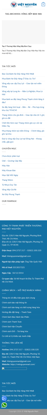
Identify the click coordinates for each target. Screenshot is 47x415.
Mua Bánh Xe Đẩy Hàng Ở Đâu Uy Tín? (19, 79)
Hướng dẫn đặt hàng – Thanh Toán (16, 312)
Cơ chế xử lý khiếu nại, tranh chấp (16, 336)
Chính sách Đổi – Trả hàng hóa (15, 331)
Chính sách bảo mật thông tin (14, 303)
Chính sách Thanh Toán (12, 322)
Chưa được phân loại (11, 156)
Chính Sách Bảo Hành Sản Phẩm (15, 317)
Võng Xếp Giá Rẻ (9, 190)
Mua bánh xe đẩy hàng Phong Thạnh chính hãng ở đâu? (23, 100)
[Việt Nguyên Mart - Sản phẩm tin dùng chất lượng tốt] (23, 4)
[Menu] (3, 4)
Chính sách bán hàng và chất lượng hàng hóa (21, 307)
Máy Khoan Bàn (9, 171)
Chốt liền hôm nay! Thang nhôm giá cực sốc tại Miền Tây (22, 124)
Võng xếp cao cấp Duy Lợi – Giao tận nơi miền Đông (21, 85)
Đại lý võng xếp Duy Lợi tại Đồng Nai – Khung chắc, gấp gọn (22, 140)
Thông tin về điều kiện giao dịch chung (18, 298)
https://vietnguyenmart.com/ (22, 364)
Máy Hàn (6, 166)
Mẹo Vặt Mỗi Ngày (10, 175)
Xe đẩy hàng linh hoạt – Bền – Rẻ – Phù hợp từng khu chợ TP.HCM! (23, 108)
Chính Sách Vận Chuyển (12, 327)
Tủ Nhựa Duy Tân (9, 185)
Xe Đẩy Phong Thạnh (11, 194)
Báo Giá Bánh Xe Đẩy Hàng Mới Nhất (18, 74)
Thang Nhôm (7, 180)
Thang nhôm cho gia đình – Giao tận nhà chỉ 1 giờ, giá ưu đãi (23, 116)
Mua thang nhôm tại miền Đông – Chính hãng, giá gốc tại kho (23, 132)
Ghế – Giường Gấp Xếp (12, 161)
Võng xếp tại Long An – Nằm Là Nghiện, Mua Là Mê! (22, 93)
